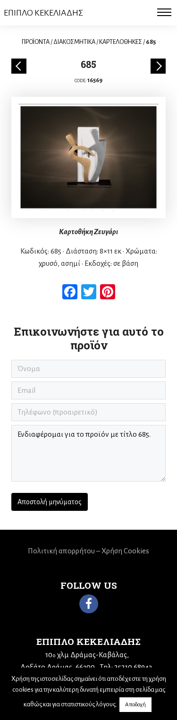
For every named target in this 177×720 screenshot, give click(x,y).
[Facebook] (88, 603)
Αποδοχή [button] (135, 705)
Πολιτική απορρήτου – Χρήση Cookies (88, 551)
